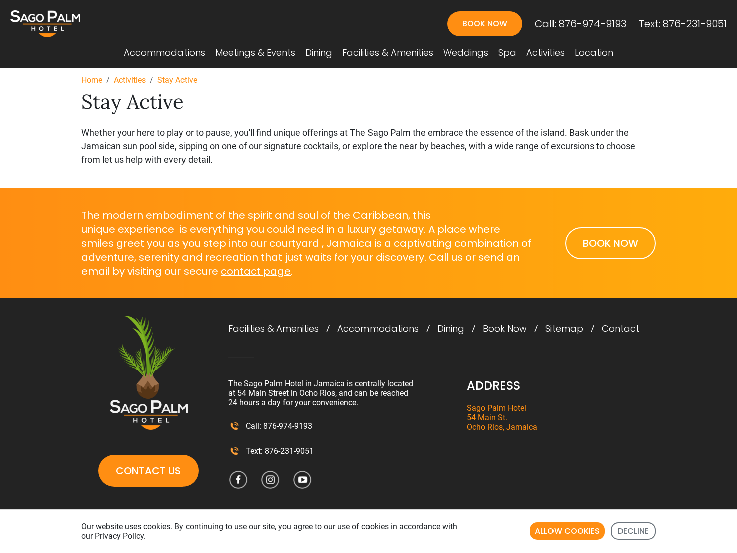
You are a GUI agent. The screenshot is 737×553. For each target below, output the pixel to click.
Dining (318, 52)
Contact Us (148, 471)
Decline (633, 531)
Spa (507, 52)
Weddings (465, 52)
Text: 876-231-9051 (683, 24)
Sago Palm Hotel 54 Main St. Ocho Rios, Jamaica (502, 417)
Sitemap (564, 328)
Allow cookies (567, 531)
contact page (256, 271)
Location (594, 52)
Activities (545, 52)
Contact (620, 328)
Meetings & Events (255, 52)
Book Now (505, 328)
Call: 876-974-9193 (580, 24)
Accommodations (164, 52)
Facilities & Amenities (387, 52)
